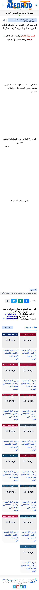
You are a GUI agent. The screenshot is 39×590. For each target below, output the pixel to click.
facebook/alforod (10, 319)
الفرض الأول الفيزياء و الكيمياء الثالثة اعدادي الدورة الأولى (24, 20)
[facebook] (24, 586)
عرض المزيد (7, 327)
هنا (11, 201)
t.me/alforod (11, 316)
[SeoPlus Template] (35, 579)
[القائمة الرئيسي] (36, 5)
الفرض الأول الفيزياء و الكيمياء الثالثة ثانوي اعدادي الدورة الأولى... (28, 354)
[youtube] (17, 586)
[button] (26, 301)
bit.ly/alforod (10, 314)
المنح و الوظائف (12, 36)
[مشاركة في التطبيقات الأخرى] (7, 301)
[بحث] (2, 5)
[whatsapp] (21, 586)
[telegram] (14, 586)
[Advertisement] (19, 60)
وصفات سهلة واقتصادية (16, 39)
